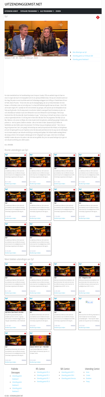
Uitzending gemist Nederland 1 (81, 59)
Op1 (6, 16)
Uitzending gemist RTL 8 (43, 381)
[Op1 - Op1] (15, 162)
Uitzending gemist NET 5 (67, 372)
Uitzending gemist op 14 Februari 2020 (83, 56)
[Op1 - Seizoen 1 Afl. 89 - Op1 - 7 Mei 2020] (40, 340)
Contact (88, 375)
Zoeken (58, 11)
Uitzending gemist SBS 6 (67, 375)
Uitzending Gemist (11, 11)
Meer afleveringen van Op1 (80, 52)
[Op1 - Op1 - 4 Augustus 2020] (89, 271)
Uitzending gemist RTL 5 (43, 375)
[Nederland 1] (97, 17)
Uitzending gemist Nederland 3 (17, 389)
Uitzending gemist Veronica (68, 378)
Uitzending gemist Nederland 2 (17, 383)
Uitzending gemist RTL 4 (43, 372)
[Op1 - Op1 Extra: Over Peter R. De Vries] (15, 306)
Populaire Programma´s (29, 11)
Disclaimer (88, 378)
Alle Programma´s (47, 11)
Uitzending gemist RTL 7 (43, 378)
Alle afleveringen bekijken (10, 184)
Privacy (88, 381)
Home (87, 372)
